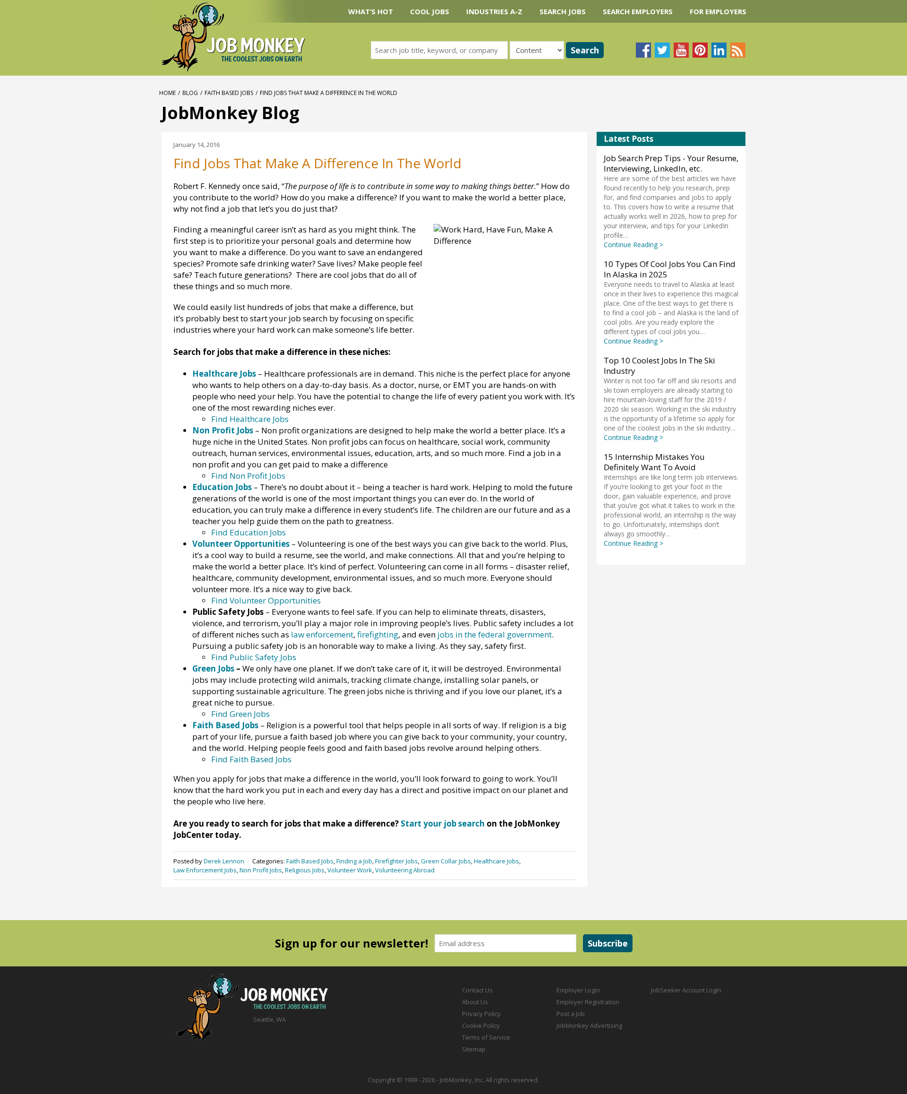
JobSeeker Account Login (686, 990)
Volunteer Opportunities (241, 543)
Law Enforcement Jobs (205, 870)
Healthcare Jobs (224, 373)
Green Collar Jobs (446, 861)
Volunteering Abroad (405, 870)
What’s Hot (370, 11)
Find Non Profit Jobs (248, 475)
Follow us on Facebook (643, 50)
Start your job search (443, 823)
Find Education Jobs (248, 532)
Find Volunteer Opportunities (266, 600)
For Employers (718, 11)
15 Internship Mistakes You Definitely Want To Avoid (654, 462)
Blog (190, 93)
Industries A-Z (494, 11)
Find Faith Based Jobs (251, 759)
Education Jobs (222, 487)
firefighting (377, 634)
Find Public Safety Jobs (253, 657)
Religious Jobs (305, 870)
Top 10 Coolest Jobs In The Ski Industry (659, 365)
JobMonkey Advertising (589, 1025)
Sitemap (474, 1049)
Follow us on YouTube (681, 50)
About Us (475, 1002)
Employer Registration (587, 1002)
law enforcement (322, 634)
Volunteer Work (349, 870)
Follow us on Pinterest (700, 50)
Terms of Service (486, 1037)
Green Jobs (213, 668)
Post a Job (570, 1013)
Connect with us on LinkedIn (719, 50)
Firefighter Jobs (396, 861)
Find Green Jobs (240, 713)
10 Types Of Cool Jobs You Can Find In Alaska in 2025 (670, 269)
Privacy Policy (481, 1013)
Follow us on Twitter (662, 50)
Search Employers (638, 11)
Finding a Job (354, 861)
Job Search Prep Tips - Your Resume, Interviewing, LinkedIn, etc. (671, 163)
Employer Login (578, 990)
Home (167, 93)
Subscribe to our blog (737, 50)
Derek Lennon (224, 861)
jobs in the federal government (494, 634)
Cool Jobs (429, 11)
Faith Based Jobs (229, 93)
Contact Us (477, 990)
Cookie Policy (481, 1025)
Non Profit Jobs (222, 430)
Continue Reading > (633, 244)
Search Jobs (562, 11)
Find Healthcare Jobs (250, 418)
